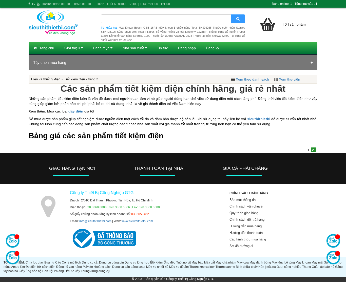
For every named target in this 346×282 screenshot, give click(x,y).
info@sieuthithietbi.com (95, 221)
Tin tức (162, 48)
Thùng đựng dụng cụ (95, 271)
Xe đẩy (75, 271)
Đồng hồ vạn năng (69, 267)
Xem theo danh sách (252, 79)
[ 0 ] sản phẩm (294, 24)
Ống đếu (170, 262)
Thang (306, 267)
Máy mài (317, 262)
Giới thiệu (72, 48)
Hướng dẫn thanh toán (246, 233)
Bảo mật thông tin (242, 200)
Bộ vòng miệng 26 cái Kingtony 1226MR (181, 31)
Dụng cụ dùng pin (111, 262)
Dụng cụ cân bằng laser (128, 267)
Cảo (58, 262)
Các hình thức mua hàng (247, 239)
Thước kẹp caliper (202, 267)
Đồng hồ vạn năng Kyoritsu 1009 (129, 35)
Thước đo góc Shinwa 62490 (211, 35)
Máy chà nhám (226, 262)
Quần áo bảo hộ (323, 267)
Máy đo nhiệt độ (157, 267)
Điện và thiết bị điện (45, 79)
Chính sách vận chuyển (246, 206)
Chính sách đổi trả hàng (246, 219)
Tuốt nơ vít (183, 262)
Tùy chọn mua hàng (49, 62)
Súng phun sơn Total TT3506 (136, 31)
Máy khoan (303, 262)
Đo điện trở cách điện (40, 267)
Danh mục (101, 48)
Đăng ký (212, 48)
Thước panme (225, 267)
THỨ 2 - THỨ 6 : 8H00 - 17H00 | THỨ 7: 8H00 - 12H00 (132, 4)
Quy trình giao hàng (243, 213)
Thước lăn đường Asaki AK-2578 (171, 35)
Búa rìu (49, 262)
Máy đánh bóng (260, 262)
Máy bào (197, 262)
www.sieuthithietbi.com (137, 221)
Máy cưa (243, 262)
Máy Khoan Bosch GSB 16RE (138, 27)
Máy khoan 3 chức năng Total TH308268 (185, 27)
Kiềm (159, 262)
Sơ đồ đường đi (241, 246)
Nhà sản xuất (134, 48)
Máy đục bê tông (283, 262)
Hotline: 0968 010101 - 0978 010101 (67, 4)
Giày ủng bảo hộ (30, 271)
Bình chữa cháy (246, 267)
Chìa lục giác (35, 262)
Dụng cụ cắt (90, 262)
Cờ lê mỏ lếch (71, 262)
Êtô (152, 262)
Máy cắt (209, 262)
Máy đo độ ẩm (179, 267)
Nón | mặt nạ (267, 267)
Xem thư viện (289, 79)
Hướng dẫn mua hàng (245, 226)
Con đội (47, 271)
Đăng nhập (187, 48)
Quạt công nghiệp (289, 267)
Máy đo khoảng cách (97, 267)
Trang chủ (45, 48)
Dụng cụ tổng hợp (137, 262)
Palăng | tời (62, 271)
